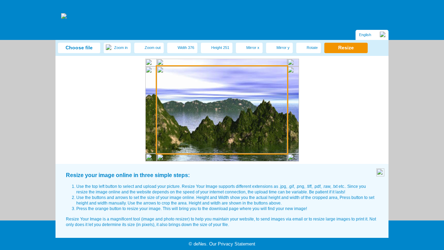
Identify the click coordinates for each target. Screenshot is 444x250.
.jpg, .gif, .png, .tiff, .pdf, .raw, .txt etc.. (312, 186)
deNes (200, 244)
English (365, 35)
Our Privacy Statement (232, 244)
